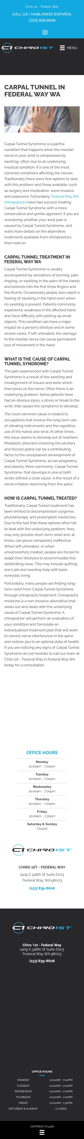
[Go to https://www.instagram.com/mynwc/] (45, 33)
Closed (61, 1108)
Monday (23, 1080)
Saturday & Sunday (23, 1108)
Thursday (23, 1097)
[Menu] (42, 1132)
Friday (23, 1102)
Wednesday (23, 1091)
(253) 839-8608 (42, 20)
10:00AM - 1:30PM (61, 1102)
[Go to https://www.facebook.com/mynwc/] (38, 33)
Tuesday (23, 1085)
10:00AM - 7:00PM (60, 1080)
